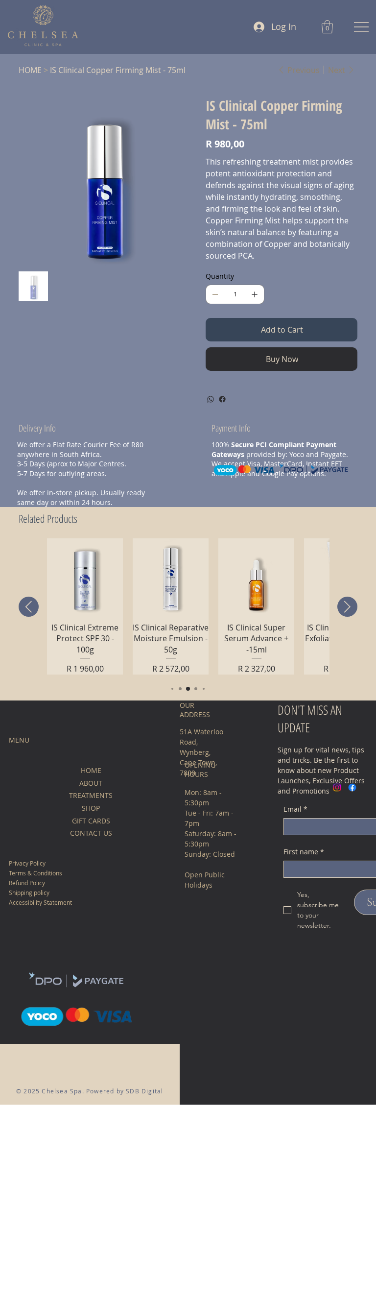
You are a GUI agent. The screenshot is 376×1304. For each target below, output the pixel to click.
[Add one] (254, 294)
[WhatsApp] (210, 399)
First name (303, 851)
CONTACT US (91, 833)
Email (295, 809)
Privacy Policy (27, 863)
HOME (91, 770)
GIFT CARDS (91, 820)
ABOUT (90, 783)
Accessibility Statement (40, 902)
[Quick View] (85, 576)
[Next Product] (347, 607)
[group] (188, 606)
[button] (327, 26)
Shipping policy (29, 892)
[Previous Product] (29, 607)
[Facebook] (222, 399)
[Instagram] (337, 787)
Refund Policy (27, 883)
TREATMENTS (91, 795)
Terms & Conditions (35, 873)
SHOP (91, 808)
